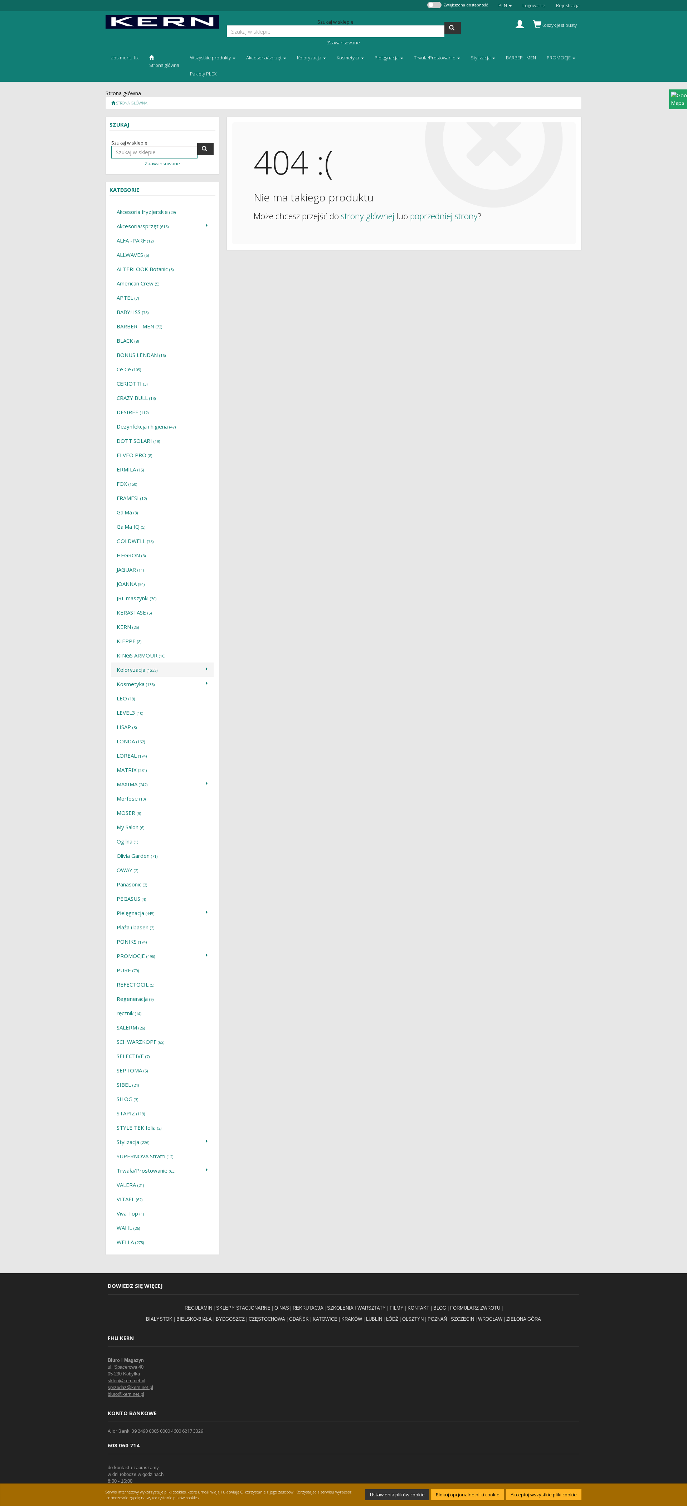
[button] (505, 5)
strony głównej (367, 216)
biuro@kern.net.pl (126, 1394)
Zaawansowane (343, 42)
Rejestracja (568, 5)
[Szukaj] (452, 28)
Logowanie (533, 5)
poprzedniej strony (444, 216)
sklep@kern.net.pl (126, 1380)
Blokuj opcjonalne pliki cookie (468, 1494)
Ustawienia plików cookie (397, 1494)
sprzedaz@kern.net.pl (130, 1387)
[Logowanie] (519, 23)
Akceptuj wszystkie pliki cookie (544, 1494)
